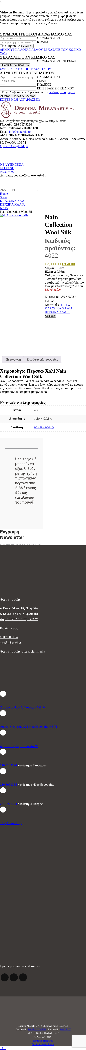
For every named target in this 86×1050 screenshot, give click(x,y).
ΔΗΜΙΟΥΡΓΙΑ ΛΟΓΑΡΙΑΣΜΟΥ (21, 49)
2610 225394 (8, 804)
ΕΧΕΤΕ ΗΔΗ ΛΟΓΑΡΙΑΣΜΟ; (20, 99)
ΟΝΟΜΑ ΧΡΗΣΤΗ (50, 38)
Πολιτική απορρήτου (43, 1040)
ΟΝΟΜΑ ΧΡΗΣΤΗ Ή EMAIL (57, 61)
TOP (3, 1048)
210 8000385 (8, 784)
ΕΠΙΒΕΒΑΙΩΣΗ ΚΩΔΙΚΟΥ (55, 88)
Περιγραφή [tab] (13, 359)
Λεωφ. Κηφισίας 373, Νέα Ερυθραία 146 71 (28, 727)
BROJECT (65, 1029)
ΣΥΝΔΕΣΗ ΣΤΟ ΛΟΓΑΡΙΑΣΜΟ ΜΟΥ (25, 69)
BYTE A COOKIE (37, 1029)
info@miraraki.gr (20, 131)
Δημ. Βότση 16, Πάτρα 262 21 (19, 746)
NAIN (65, 304)
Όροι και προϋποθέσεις (43, 1044)
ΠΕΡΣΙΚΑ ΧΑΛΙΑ (57, 312)
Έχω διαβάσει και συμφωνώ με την (39, 92)
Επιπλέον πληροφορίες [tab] (42, 359)
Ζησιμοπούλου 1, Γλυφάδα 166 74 (23, 707)
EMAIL (42, 80)
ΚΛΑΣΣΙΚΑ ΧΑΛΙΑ (59, 308)
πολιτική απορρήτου (62, 92)
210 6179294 (8, 765)
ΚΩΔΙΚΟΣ (44, 42)
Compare (50, 315)
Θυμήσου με (12, 46)
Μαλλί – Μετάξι (44, 427)
